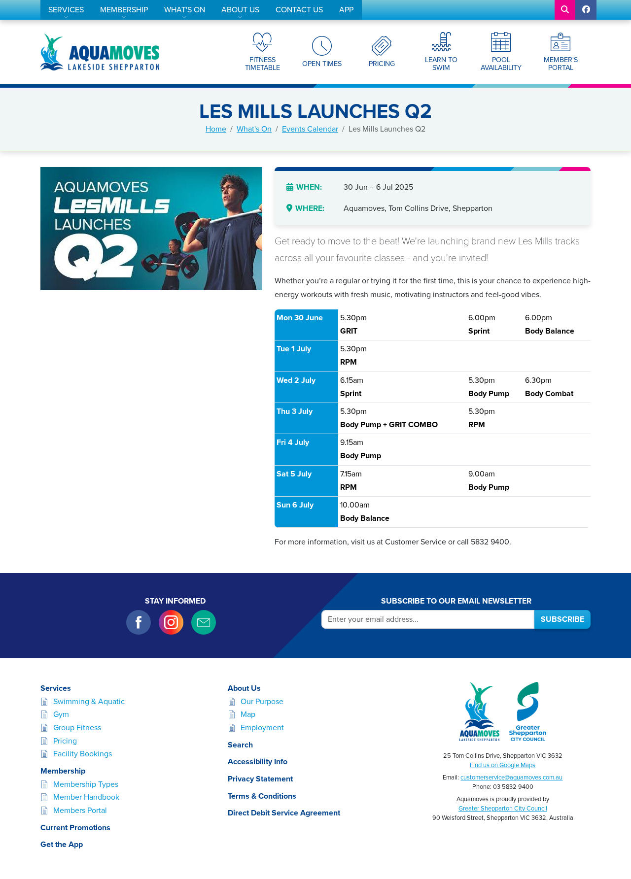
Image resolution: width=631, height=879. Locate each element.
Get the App (61, 844)
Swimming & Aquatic (89, 702)
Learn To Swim (441, 64)
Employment (262, 728)
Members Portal (80, 810)
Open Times (322, 64)
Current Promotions (75, 828)
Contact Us (299, 10)
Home (216, 129)
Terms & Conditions (262, 796)
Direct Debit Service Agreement (284, 813)
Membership (124, 10)
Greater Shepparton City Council (502, 808)
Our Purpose (262, 702)
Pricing (382, 64)
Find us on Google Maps (502, 765)
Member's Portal (561, 64)
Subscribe (562, 619)
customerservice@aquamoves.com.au (511, 777)
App (346, 10)
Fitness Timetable (262, 64)
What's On (184, 10)
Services (66, 10)
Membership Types (85, 784)
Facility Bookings (82, 754)
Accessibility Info (257, 762)
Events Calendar (310, 129)
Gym (61, 714)
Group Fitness (77, 728)
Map (248, 714)
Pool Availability (501, 64)
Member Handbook (86, 797)
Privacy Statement (260, 779)
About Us (240, 10)
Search (240, 745)
